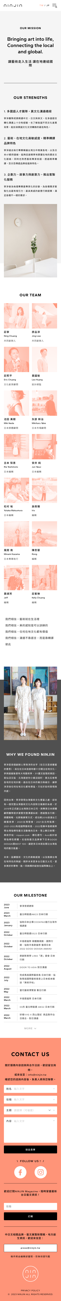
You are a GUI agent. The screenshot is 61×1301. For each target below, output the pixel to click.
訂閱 (30, 1216)
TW (42, 5)
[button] (54, 5)
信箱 (9, 1099)
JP (48, 5)
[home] (13, 5)
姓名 (9, 1088)
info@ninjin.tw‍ (37, 1074)
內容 (9, 1121)
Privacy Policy (30, 1291)
